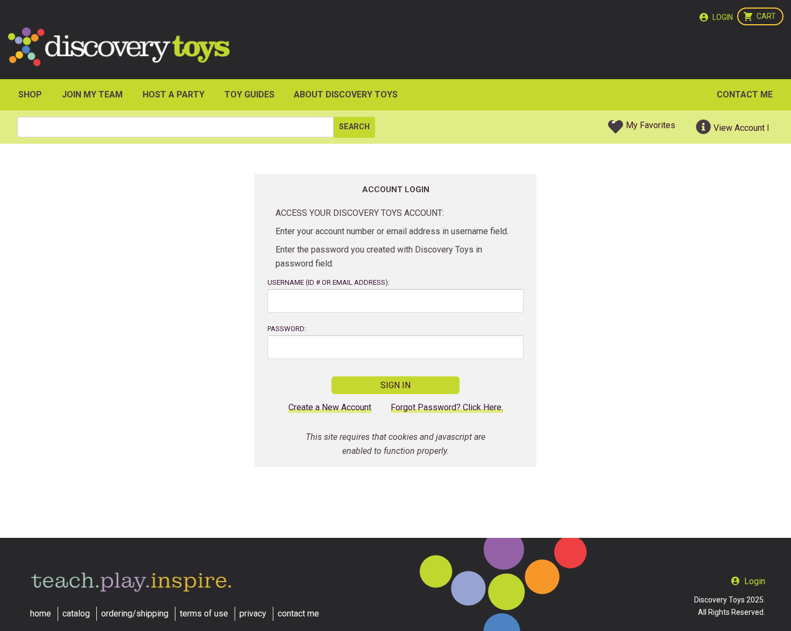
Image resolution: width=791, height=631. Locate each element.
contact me (298, 613)
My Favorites (650, 125)
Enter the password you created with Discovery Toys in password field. (379, 256)
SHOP (30, 94)
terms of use (204, 613)
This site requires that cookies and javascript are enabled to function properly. (395, 444)
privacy (252, 613)
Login (722, 17)
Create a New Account (329, 407)
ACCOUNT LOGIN (395, 189)
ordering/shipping (134, 613)
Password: (286, 329)
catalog (76, 613)
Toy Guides (249, 94)
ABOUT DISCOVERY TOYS (346, 94)
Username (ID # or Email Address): (328, 282)
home (40, 613)
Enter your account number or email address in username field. (392, 231)
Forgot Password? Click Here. (447, 407)
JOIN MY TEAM (92, 94)
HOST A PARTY (173, 94)
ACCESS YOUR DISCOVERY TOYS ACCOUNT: (360, 213)
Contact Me (745, 94)
